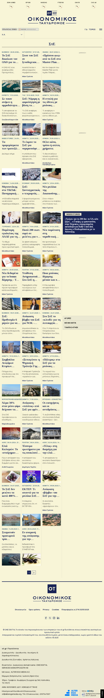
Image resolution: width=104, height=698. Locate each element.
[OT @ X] (50, 618)
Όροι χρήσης (34, 609)
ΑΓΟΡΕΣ (67, 318)
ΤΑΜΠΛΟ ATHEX (71, 327)
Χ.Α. (3, 34)
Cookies (55, 609)
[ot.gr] (52, 17)
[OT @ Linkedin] (58, 618)
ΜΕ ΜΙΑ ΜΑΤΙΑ (70, 323)
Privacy (46, 609)
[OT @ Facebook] (46, 618)
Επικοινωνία (20, 609)
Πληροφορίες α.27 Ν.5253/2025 (75, 609)
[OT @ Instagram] (54, 618)
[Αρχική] (52, 589)
